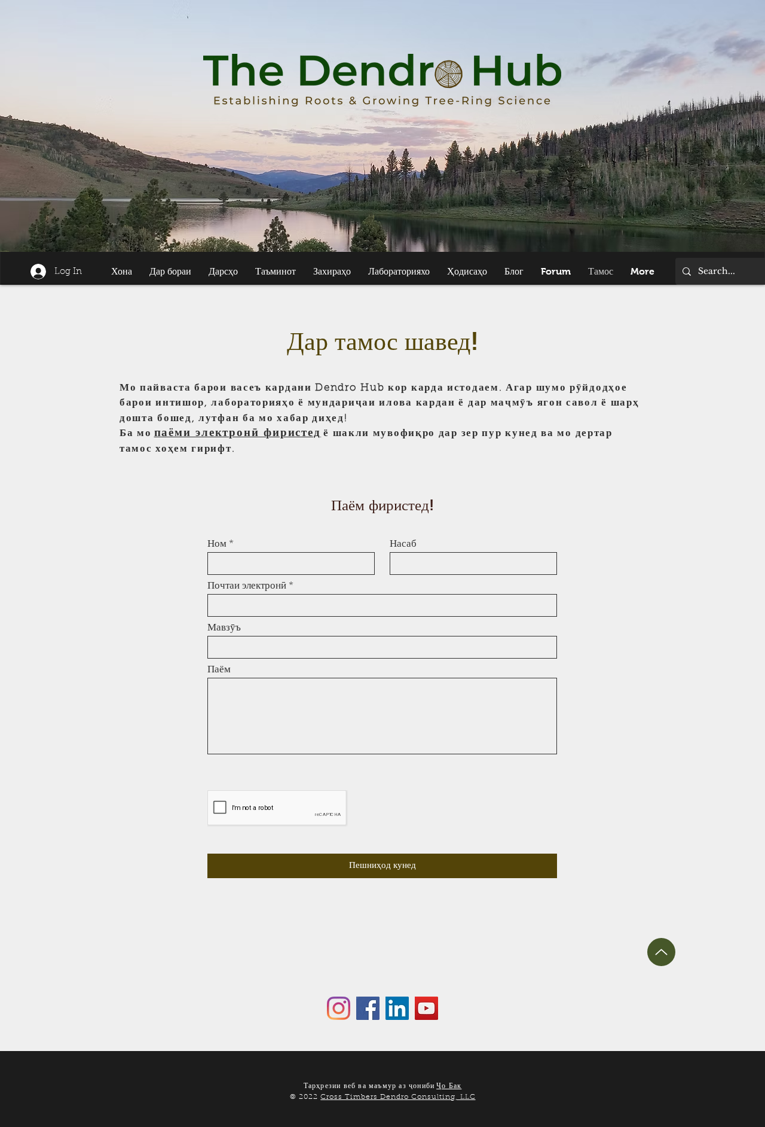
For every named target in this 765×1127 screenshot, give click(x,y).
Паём (219, 670)
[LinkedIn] (397, 1008)
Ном (217, 544)
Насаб (403, 544)
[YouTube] (426, 1008)
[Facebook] (368, 1008)
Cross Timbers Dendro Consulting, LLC (397, 1097)
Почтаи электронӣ (246, 586)
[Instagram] (338, 1008)
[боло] (661, 952)
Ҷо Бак (448, 1086)
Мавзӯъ (224, 628)
